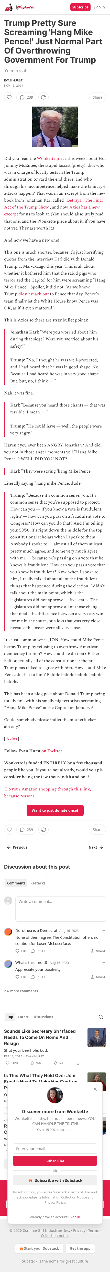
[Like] (9, 97)
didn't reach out (33, 294)
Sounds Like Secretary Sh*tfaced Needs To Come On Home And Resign (40, 1037)
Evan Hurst (13, 80)
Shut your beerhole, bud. (26, 1050)
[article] (55, 1047)
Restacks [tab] (37, 883)
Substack (29, 1261)
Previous (20, 847)
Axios (11, 739)
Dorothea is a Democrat (36, 930)
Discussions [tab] (43, 1017)
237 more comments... (22, 991)
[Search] (101, 1017)
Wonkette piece (52, 158)
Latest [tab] (23, 1017)
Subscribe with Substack (58, 1180)
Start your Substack (41, 1248)
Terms (93, 1230)
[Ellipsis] (103, 930)
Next (93, 847)
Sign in (99, 7)
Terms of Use (80, 1192)
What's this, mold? (31, 962)
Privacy (79, 1230)
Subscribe (80, 7)
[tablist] (26, 883)
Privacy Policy (55, 1202)
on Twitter (51, 751)
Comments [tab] (16, 883)
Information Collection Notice (64, 1197)
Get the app (80, 1248)
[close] (95, 1089)
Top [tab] (10, 1017)
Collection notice (55, 1235)
